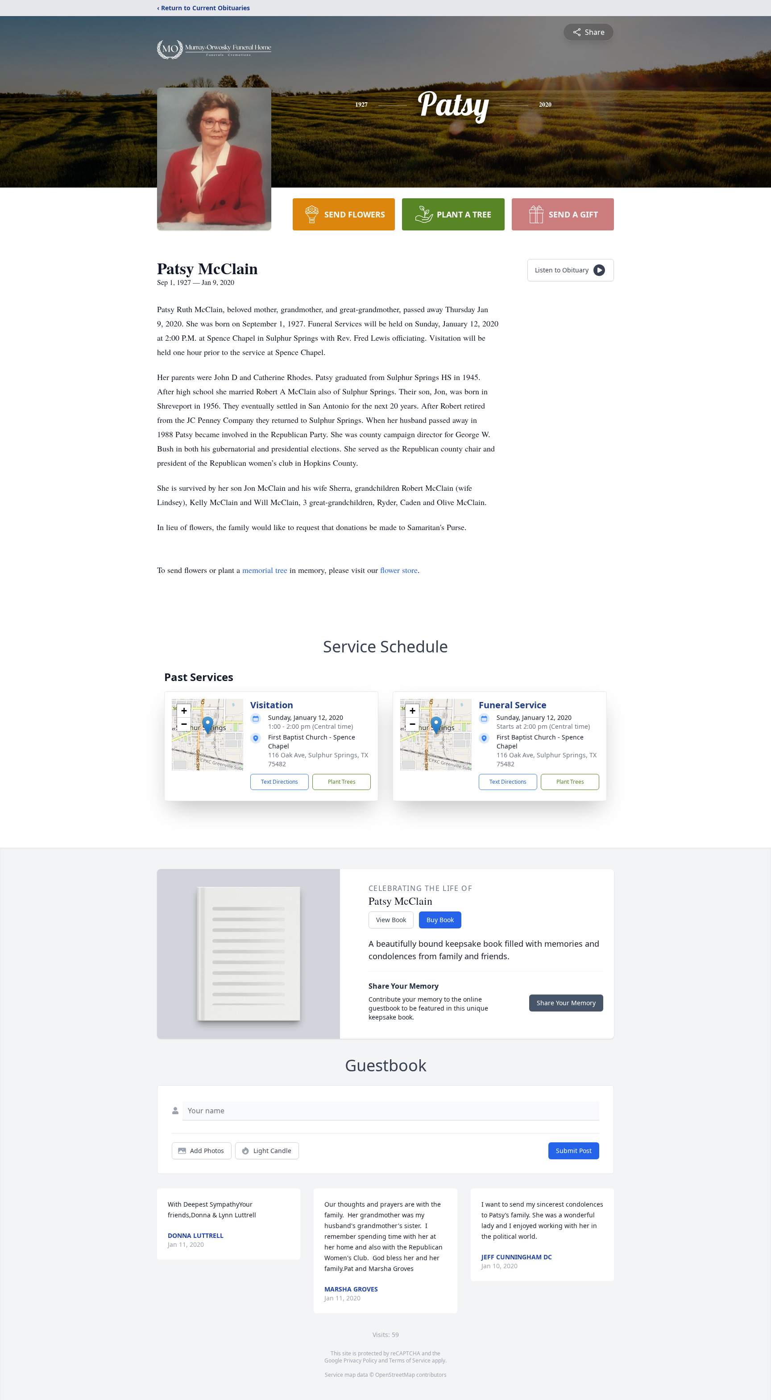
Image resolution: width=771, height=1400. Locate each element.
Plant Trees (342, 782)
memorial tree (264, 569)
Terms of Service (410, 1360)
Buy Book (440, 919)
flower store (399, 569)
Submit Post (574, 1150)
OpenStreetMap (395, 1375)
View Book (391, 919)
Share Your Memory (566, 1003)
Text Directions (279, 782)
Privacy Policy (360, 1360)
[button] (207, 725)
